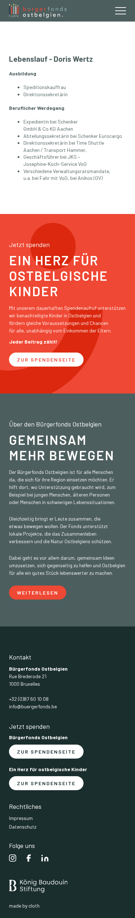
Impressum (21, 818)
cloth (34, 905)
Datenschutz (22, 826)
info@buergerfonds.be (33, 706)
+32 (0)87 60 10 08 (29, 699)
